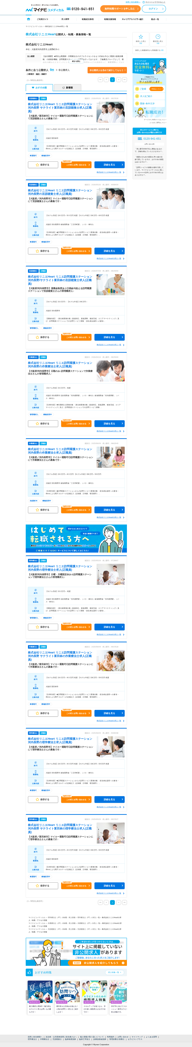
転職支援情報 (110, 19)
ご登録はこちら (155, 89)
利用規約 (110, 1037)
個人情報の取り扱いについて (92, 1037)
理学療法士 (32, 1039)
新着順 (69, 87)
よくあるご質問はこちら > (158, 122)
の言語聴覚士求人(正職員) (60, 108)
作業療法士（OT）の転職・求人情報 (61, 923)
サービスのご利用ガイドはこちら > (155, 119)
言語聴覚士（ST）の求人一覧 (88, 929)
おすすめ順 (41, 87)
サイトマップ (137, 1037)
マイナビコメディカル (34, 26)
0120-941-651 (81, 9)
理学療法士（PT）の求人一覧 (88, 917)
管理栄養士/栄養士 (117, 1039)
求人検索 (65, 19)
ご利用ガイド (42, 19)
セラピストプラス (135, 1039)
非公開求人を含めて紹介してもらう (106, 70)
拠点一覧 (155, 19)
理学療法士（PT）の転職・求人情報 (61, 917)
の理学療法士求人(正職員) (60, 828)
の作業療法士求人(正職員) (60, 656)
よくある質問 (151, 1037)
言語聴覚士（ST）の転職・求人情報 (61, 929)
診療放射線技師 (99, 1039)
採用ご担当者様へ (133, 2)
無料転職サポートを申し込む (120, 8)
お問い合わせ (123, 1037)
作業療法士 (44, 1039)
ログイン (153, 8)
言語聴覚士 (57, 1039)
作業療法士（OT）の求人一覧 (89, 923)
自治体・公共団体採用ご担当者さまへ (61, 1037)
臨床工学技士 (84, 1039)
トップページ (28, 19)
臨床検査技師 (70, 1039)
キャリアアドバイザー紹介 (132, 19)
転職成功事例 (87, 19)
